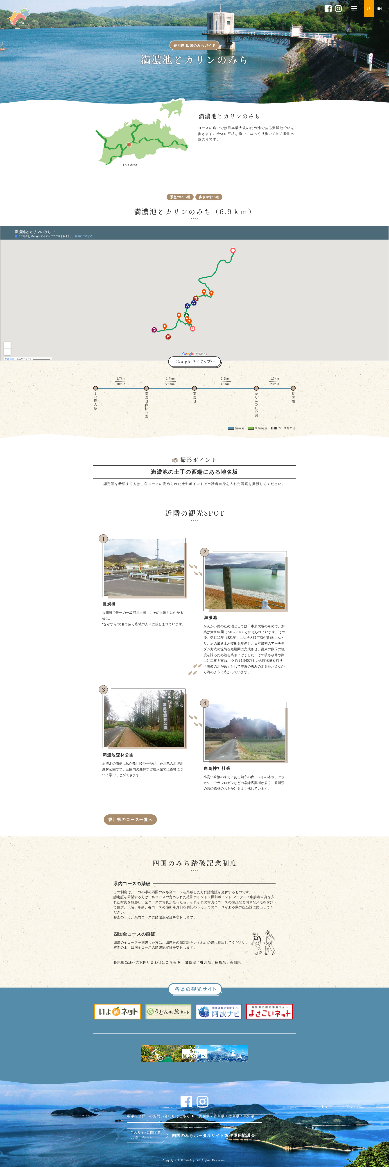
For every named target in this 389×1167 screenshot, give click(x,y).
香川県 (205, 962)
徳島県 (220, 962)
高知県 (235, 962)
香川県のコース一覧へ (130, 819)
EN (379, 8)
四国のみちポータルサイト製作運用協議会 (213, 1135)
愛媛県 (191, 962)
